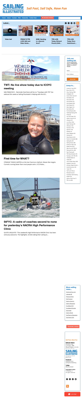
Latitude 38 (69, 294)
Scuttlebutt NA (70, 306)
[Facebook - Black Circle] (66, 23)
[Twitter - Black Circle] (71, 23)
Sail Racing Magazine (71, 315)
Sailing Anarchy (70, 301)
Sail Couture (69, 299)
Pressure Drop (70, 296)
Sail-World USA (70, 317)
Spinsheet (68, 310)
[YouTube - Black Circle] (74, 23)
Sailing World (69, 313)
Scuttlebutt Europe (71, 308)
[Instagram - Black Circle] (69, 23)
